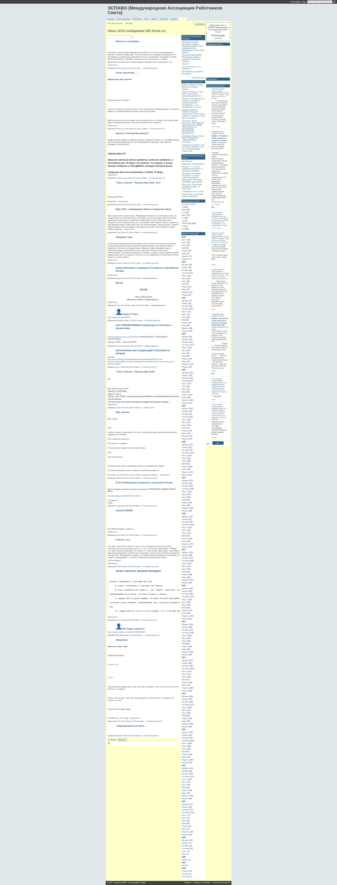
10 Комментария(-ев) (157, 178)
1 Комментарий (148, 408)
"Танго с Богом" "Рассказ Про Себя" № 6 (138, 182)
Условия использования (221, 883)
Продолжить (113, 65)
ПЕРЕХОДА (187, 223)
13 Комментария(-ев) (154, 721)
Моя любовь (123, 412)
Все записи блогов (115, 23)
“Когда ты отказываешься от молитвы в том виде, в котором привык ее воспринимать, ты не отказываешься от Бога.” (193, 103)
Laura (119, 232)
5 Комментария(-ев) (157, 129)
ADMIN (124, 883)
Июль (184, 242)
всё (183, 229)
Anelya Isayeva (138, 109)
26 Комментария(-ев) (151, 263)
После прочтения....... (127, 72)
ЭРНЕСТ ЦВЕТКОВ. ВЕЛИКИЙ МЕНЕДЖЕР (138, 571)
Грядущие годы (124, 237)
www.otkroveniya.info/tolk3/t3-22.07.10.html (124, 496)
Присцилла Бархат (124, 305)
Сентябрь (185, 273)
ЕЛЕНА (119, 68)
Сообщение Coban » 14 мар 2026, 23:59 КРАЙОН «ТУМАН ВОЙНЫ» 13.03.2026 (193, 139)
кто (183, 212)
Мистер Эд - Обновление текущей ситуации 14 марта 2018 (192, 187)
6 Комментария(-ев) (149, 506)
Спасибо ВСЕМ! (124, 510)
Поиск (334, 2)
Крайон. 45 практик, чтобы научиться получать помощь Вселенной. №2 (192, 94)
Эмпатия (185, 64)
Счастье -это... (123, 539)
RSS (109, 743)
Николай (120, 346)
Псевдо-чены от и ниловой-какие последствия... (193, 195)
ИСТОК (119, 283)
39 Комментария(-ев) (152, 320)
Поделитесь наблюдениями (193, 164)
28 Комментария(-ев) (149, 232)
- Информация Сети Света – (131, 726)
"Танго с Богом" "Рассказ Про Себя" (135, 371)
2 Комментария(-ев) (149, 367)
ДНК (183, 210)
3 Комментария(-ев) (150, 205)
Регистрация (295, 2)
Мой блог (129, 23)
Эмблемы (187, 883)
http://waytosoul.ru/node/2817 (119, 317)
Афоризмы (122, 640)
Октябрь (185, 270)
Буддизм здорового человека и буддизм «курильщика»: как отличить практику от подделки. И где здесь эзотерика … (193, 114)
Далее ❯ (122, 740)
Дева (184, 215)
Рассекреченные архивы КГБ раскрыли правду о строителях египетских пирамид (192, 58)
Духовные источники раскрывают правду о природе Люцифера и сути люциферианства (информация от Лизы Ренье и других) (193, 47)
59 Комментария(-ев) (150, 567)
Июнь (184, 245)
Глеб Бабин (121, 721)
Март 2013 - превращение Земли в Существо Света (143, 209)
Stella (119, 478)
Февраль (185, 256)
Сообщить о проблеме (201, 883)
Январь (185, 259)
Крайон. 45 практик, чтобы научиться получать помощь (192, 87)
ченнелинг (186, 204)
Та (183, 218)
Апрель (185, 251)
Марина (119, 736)
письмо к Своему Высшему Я (132, 133)
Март (184, 253)
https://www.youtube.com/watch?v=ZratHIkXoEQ (126, 632)
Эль (213, 212)
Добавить (200, 24)
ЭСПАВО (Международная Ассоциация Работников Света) (165, 10)
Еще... (218, 443)
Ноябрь (185, 267)
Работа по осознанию (127, 41)
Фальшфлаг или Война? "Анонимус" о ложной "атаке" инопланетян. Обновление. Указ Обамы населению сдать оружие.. (192, 178)
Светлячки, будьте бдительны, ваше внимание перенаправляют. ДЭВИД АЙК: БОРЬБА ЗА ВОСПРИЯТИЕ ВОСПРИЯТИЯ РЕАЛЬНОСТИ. (193, 127)
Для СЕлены (187, 161)
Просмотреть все (198, 78)
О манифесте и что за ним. (193, 191)
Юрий (119, 535)
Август (184, 240)
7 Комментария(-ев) (150, 68)
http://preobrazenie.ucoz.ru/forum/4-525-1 (123, 337)
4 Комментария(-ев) (150, 736)
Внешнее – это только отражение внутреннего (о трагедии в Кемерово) (192, 169)
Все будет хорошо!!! (134, 628)
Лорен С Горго (130, 314)
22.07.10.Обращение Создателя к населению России (144, 482)
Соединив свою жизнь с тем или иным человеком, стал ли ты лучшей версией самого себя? (193, 148)
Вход (304, 2)
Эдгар (119, 506)
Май (183, 248)
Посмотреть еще (218, 202)
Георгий (214, 89)
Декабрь (185, 265)
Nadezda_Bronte (123, 129)
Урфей (119, 205)
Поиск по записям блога (133, 37)
